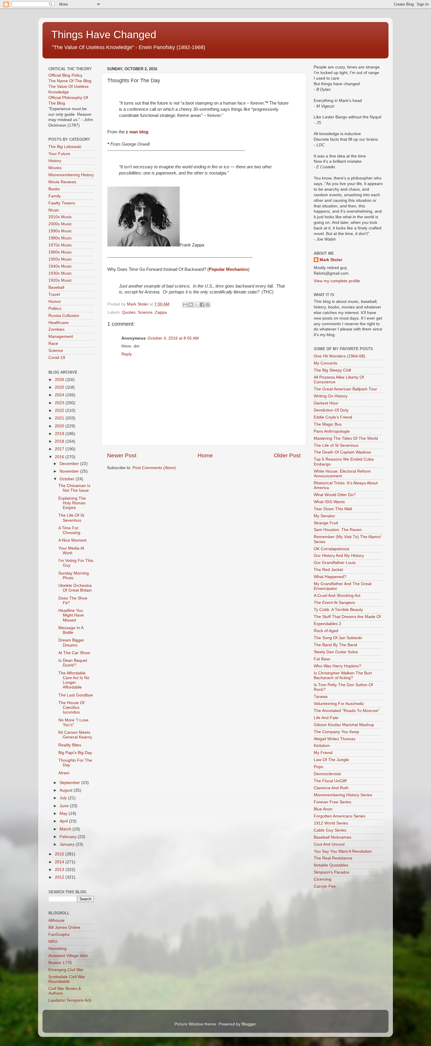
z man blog (137, 132)
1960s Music (60, 252)
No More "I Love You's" (73, 722)
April (64, 821)
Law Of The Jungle (331, 760)
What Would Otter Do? (335, 495)
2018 (60, 441)
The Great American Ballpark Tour (345, 389)
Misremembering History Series (343, 795)
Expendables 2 (327, 624)
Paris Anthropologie (332, 431)
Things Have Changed (103, 34)
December (70, 463)
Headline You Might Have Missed (71, 615)
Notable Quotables (331, 865)
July (64, 798)
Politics (54, 308)
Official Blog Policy (65, 75)
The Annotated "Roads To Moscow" (346, 710)
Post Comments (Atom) (154, 468)
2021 (60, 418)
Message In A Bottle (70, 630)
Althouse (56, 920)
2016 (60, 457)
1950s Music (60, 259)
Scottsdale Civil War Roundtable (66, 979)
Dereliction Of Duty (331, 410)
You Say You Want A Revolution (343, 851)
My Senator (324, 516)
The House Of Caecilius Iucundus (71, 707)
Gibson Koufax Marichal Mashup (344, 725)
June (65, 806)
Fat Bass (322, 659)
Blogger (249, 1024)
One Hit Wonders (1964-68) (339, 356)
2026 (60, 379)
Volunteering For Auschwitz (339, 703)
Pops (318, 767)
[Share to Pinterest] (208, 305)
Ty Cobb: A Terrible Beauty (338, 609)
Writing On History (330, 396)
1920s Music (60, 280)
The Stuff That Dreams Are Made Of (347, 616)
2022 (60, 410)
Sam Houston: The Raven (338, 530)
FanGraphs (58, 934)
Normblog (57, 948)
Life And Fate (326, 718)
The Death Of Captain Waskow (342, 452)
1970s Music (60, 245)
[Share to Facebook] (202, 305)
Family (54, 196)
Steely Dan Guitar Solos (336, 652)
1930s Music (60, 273)
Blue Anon (323, 809)
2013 (60, 869)
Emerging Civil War (66, 970)
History (54, 161)
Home (205, 455)
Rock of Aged (326, 631)
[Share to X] (196, 305)
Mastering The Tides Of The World (346, 438)
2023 (60, 403)
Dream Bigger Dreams (71, 642)
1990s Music (60, 231)
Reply (126, 354)
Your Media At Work (71, 550)
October (68, 479)
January (68, 844)
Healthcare (58, 322)
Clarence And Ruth (331, 788)
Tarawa (321, 696)
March (66, 829)
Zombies (56, 329)
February (69, 837)
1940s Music (60, 266)
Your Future (59, 154)
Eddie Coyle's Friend (333, 417)
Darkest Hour (326, 403)
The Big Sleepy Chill (332, 370)
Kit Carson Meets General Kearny (75, 734)
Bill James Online (64, 927)
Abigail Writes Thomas (334, 739)
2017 (60, 449)
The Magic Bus (328, 424)
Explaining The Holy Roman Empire (72, 503)
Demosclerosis (327, 774)
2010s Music (60, 217)
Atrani (63, 773)
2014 (60, 862)
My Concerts (325, 363)
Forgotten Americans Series (339, 816)
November (70, 471)
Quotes (128, 312)
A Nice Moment (72, 540)
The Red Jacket (328, 570)
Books (54, 189)
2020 (60, 426)
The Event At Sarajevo (334, 602)
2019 (60, 434)
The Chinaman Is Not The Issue (74, 488)
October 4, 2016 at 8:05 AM (173, 338)
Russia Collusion (63, 315)
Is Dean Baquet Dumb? (72, 662)
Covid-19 (56, 357)
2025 (60, 387)
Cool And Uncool (329, 844)
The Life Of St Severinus (71, 517)
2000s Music (60, 224)
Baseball (56, 287)
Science (145, 312)
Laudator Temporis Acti (69, 1000)
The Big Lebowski (64, 147)
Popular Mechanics (228, 269)
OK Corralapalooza (331, 549)
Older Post (287, 455)
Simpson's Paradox (331, 872)
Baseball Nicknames (332, 837)
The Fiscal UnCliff (330, 781)
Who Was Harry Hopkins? (337, 666)
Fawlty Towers (61, 203)
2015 (60, 854)
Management (60, 336)
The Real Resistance (333, 858)
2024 (60, 395)
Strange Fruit (326, 523)
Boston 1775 (60, 963)
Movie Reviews (62, 182)
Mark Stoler (331, 260)
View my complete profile (337, 281)
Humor (54, 301)
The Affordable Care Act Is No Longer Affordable (73, 680)
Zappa (161, 312)
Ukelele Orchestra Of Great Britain (75, 587)
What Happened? (330, 577)
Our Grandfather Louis (335, 562)
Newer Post (121, 455)
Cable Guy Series (330, 830)
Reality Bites (69, 745)
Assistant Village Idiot (68, 955)
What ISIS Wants (329, 502)
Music (53, 210)
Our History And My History (339, 555)
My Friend (323, 752)
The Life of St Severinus (336, 445)
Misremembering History (71, 175)
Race (53, 343)
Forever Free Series (332, 802)
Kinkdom (322, 745)
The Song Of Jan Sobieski (338, 638)
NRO (52, 941)
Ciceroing (322, 879)
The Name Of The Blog (69, 81)
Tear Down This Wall (333, 509)
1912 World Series (331, 823)
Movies (55, 168)
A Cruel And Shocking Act (337, 595)
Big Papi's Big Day (75, 752)
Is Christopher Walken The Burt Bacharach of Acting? (343, 675)
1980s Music (60, 238)
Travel (54, 294)
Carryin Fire (325, 886)
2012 (60, 877)
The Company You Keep (336, 732)
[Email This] (185, 305)
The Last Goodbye (75, 695)
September (70, 782)
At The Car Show (74, 653)
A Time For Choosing (69, 530)
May (64, 813)
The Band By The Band (335, 645)
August (67, 790)
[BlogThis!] (191, 305)
